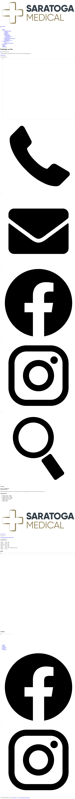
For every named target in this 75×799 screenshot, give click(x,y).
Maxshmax (28, 797)
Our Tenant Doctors (5, 41)
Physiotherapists (7, 34)
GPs (5, 42)
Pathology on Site (7, 37)
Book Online (4, 46)
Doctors (3, 646)
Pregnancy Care (9, 36)
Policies (3, 648)
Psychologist (6, 32)
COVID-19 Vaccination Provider (9, 38)
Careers (3, 44)
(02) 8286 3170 (2, 55)
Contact (3, 45)
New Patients (4, 647)
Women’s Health (7, 35)
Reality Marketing (22, 797)
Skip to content (2, 26)
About (3, 29)
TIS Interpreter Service (8, 40)
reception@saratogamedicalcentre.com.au (7, 537)
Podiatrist (6, 33)
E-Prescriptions (6, 39)
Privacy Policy (14, 797)
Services (3, 30)
